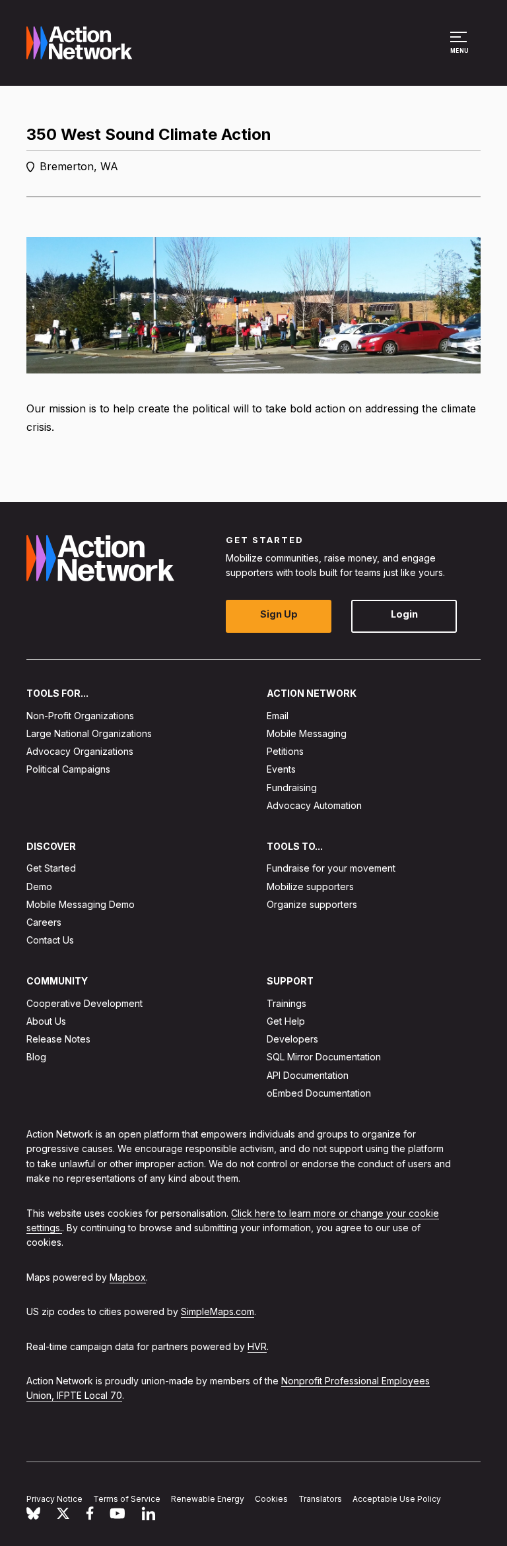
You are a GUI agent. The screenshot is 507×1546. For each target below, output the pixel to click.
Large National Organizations (89, 733)
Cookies (271, 1499)
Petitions (285, 751)
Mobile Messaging (307, 733)
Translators (320, 1499)
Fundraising (292, 786)
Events (281, 769)
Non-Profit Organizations (80, 715)
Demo (39, 885)
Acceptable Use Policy (397, 1499)
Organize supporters (312, 904)
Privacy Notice (54, 1499)
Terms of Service (126, 1499)
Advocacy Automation (314, 805)
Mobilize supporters (310, 885)
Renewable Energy (207, 1499)
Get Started (51, 868)
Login (404, 614)
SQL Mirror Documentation (324, 1056)
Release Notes (58, 1039)
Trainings (286, 1003)
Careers (43, 922)
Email (277, 715)
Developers (292, 1039)
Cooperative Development (84, 1003)
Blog (36, 1056)
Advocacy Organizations (79, 751)
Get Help (286, 1021)
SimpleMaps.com (217, 1311)
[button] (460, 48)
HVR (257, 1345)
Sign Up (279, 614)
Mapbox (128, 1277)
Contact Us (50, 940)
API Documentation (308, 1074)
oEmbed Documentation (319, 1093)
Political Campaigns (68, 769)
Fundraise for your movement (331, 868)
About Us (46, 1021)
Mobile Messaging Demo (80, 904)
